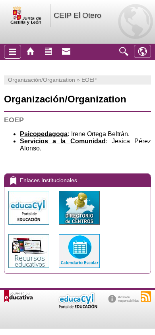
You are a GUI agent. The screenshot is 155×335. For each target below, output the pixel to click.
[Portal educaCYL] (29, 226)
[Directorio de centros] (79, 226)
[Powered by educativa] (18, 296)
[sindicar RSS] (146, 296)
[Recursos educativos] (29, 269)
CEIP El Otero (77, 15)
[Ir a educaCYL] (77, 306)
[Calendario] (79, 269)
